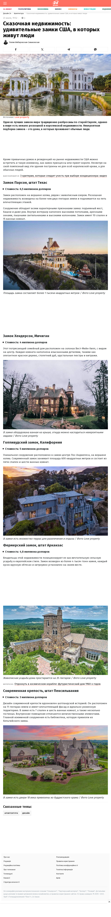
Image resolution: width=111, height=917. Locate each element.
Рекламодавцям (62, 857)
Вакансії (7, 878)
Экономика (42, 9)
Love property (22, 117)
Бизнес (58, 9)
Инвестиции (90, 9)
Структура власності (11, 882)
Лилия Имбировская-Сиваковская (24, 42)
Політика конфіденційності (67, 865)
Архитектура (19, 13)
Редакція (7, 861)
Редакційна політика (12, 865)
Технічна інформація (64, 870)
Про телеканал (9, 870)
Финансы (72, 9)
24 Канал (7, 9)
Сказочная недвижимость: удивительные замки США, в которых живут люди (56, 13)
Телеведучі (8, 874)
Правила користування (65, 861)
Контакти (60, 874)
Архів (58, 878)
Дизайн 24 (7, 13)
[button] (15, 49)
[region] (55, 910)
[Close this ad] (109, 902)
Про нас (7, 857)
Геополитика (24, 9)
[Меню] (5, 3)
